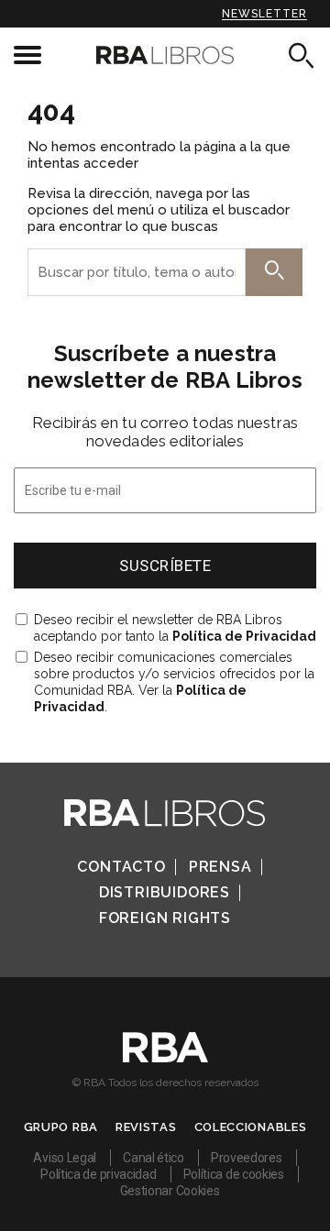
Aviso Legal (64, 1157)
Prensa (220, 866)
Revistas (146, 1127)
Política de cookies (233, 1174)
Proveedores (246, 1157)
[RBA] (165, 1058)
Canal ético (153, 1157)
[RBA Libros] (165, 55)
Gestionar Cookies (170, 1190)
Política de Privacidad (244, 636)
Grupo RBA (61, 1127)
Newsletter (264, 13)
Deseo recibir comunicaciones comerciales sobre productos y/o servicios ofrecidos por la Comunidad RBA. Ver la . (174, 682)
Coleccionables (250, 1127)
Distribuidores (164, 892)
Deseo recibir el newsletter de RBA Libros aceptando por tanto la (175, 627)
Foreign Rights (165, 918)
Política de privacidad (98, 1174)
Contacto (121, 866)
